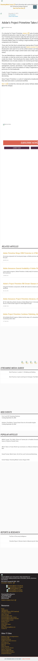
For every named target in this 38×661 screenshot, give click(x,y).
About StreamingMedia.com (8, 627)
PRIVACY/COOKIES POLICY (7, 600)
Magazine (4, 610)
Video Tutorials (5, 614)
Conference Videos (6, 613)
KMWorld (3, 645)
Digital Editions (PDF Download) (10, 611)
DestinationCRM (5, 638)
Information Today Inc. (7, 583)
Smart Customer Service (7, 648)
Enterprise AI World (6, 639)
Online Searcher (5, 646)
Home (2, 608)
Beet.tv (4, 84)
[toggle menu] (35, 7)
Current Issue (17, 148)
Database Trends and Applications (9, 636)
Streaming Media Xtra (6, 615)
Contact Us (4, 628)
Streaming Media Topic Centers (9, 617)
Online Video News (13, 16)
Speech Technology (6, 649)
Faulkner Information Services (8, 640)
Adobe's (25, 33)
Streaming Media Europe (7, 650)
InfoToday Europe (5, 643)
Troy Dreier (12, 15)
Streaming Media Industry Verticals (10, 618)
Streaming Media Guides (7, 620)
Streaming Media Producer (8, 652)
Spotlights (3, 625)
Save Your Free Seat (18, 8)
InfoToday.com (5, 642)
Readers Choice (5, 621)
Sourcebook (4, 623)
